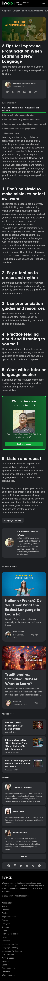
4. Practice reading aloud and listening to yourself (24, 124)
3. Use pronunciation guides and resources (21, 119)
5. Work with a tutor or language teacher (19, 128)
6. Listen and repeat (10, 133)
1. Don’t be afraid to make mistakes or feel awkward (20, 109)
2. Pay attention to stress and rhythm (18, 115)
